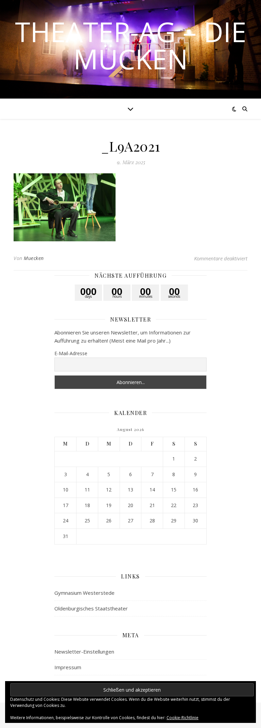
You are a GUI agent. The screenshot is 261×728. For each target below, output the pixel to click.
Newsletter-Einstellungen (84, 651)
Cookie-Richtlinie (182, 718)
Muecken (34, 258)
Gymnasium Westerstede (84, 592)
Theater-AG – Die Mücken (130, 45)
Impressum (67, 667)
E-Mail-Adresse (70, 353)
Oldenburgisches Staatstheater (91, 608)
